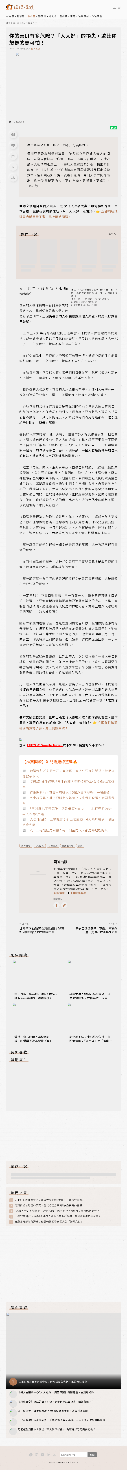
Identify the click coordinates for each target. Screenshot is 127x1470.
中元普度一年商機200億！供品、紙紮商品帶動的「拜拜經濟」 (36, 996)
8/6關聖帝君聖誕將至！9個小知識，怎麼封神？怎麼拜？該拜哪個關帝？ (57, 1211)
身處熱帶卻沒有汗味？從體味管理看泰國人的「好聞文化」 (49, 1221)
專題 (73, 16)
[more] (112, 234)
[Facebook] (13, 134)
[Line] (13, 145)
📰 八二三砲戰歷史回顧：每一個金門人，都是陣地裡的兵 (65, 830)
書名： (74, 289)
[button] (13, 156)
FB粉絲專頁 (79, 893)
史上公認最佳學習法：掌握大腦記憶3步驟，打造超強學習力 (50, 1200)
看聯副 (21, 16)
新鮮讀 (10, 16)
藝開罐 (42, 16)
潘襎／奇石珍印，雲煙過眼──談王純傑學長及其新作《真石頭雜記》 (35, 1041)
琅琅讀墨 (97, 16)
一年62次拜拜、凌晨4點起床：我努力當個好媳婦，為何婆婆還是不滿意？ (58, 1216)
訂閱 (92, 1454)
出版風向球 (31, 23)
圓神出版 (35, 48)
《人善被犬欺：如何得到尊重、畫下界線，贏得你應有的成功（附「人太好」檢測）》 (94, 292)
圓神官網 (59, 893)
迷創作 (53, 16)
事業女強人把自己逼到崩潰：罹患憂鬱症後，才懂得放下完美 (90, 996)
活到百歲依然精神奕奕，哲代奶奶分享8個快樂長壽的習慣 (48, 1205)
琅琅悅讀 (10, 23)
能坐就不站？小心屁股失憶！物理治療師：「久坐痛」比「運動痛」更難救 (90, 1041)
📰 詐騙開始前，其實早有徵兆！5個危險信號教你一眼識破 (66, 792)
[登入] (114, 7)
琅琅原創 (83, 16)
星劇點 (64, 16)
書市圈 (31, 16)
